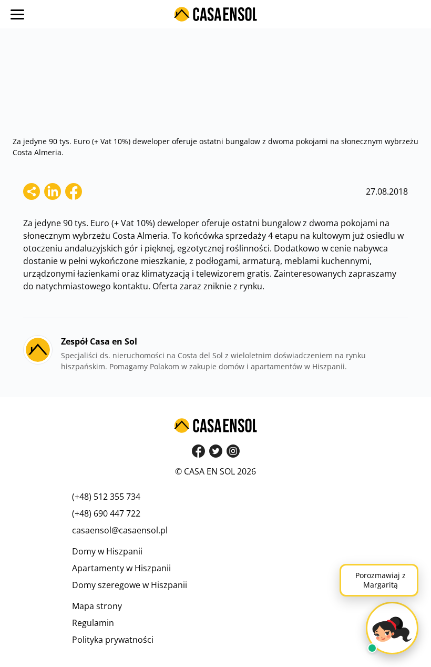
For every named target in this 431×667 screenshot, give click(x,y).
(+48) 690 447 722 (106, 513)
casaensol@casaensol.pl (120, 530)
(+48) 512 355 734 (106, 496)
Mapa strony (97, 606)
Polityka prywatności (112, 639)
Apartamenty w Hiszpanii (121, 568)
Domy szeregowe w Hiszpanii (129, 585)
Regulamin (93, 623)
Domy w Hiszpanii (107, 551)
